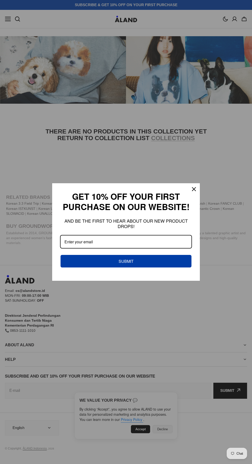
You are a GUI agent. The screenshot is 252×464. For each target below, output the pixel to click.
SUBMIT (126, 261)
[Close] (194, 189)
